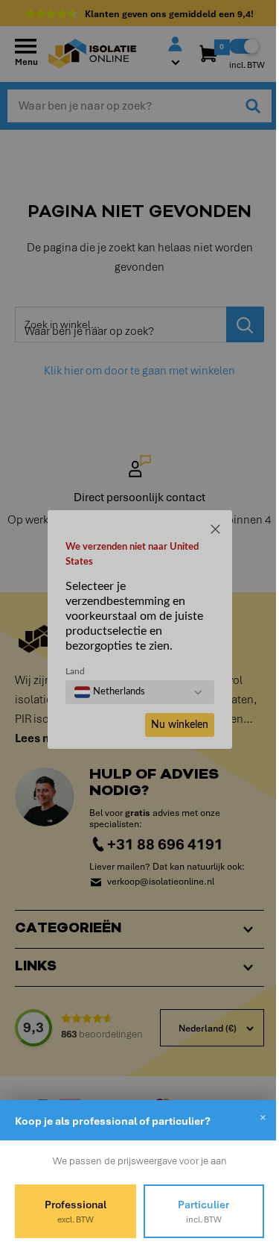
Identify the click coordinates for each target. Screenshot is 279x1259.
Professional (72, 1211)
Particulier (195, 1211)
